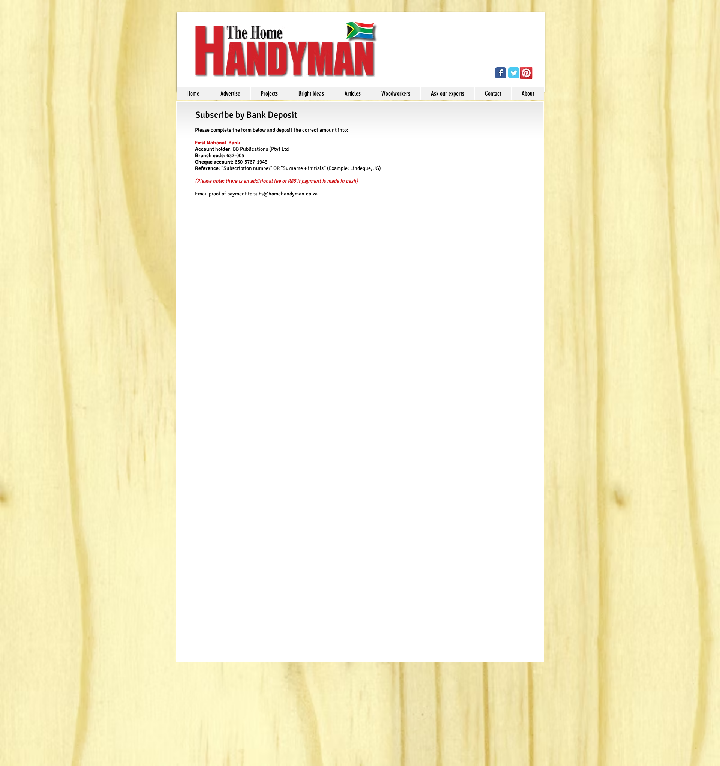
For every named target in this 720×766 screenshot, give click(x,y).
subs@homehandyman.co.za (286, 194)
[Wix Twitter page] (513, 72)
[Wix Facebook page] (500, 72)
